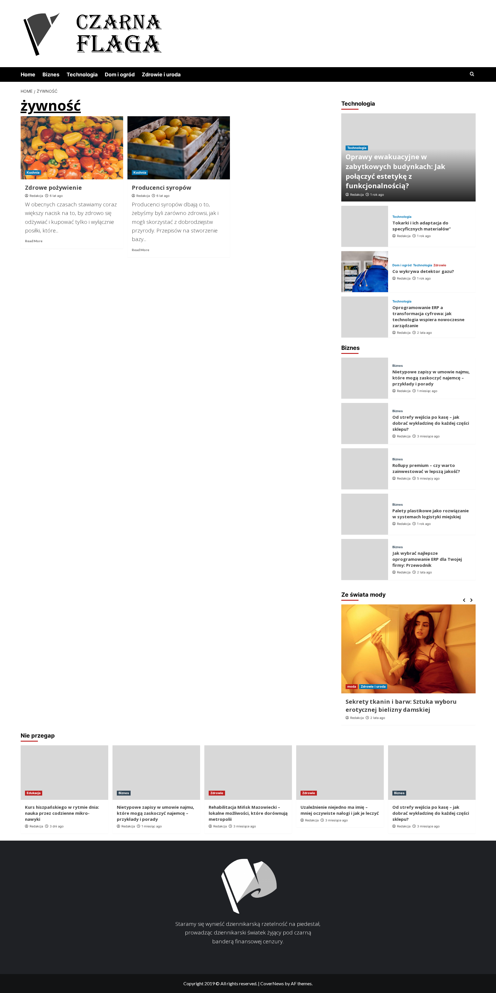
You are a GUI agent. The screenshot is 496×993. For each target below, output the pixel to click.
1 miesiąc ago (427, 391)
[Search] (472, 74)
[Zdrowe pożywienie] (72, 147)
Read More (33, 241)
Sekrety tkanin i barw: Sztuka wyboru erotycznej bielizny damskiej (401, 705)
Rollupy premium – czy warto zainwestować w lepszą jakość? (426, 468)
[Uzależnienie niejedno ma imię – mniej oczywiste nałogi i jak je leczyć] (340, 772)
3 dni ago (57, 826)
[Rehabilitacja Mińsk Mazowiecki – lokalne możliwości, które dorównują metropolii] (248, 772)
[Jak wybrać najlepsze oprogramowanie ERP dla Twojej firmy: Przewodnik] (364, 559)
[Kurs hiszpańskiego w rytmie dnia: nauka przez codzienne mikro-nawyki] (64, 772)
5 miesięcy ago (428, 478)
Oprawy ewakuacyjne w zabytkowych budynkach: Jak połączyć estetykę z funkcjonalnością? (395, 171)
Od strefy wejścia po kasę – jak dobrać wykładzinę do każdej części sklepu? (430, 423)
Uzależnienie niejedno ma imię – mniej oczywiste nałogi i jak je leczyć (340, 810)
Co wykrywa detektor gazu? (423, 271)
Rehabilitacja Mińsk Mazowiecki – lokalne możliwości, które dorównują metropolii (248, 813)
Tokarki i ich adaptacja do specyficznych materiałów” (421, 226)
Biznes (50, 74)
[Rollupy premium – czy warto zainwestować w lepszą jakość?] (364, 468)
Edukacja (33, 793)
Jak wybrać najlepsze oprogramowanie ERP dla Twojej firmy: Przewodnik (427, 559)
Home (28, 74)
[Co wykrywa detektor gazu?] (364, 271)
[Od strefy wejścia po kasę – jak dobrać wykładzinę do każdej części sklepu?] (364, 423)
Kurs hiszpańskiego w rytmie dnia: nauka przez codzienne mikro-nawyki (62, 813)
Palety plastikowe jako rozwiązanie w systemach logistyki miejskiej (430, 513)
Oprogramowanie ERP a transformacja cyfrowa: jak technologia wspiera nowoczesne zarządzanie (428, 316)
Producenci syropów (161, 187)
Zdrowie (439, 265)
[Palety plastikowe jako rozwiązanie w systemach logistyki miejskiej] (364, 514)
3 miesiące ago (428, 436)
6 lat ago (56, 196)
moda (351, 686)
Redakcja (36, 196)
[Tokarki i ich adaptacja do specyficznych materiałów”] (364, 226)
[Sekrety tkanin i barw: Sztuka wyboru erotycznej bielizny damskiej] (408, 648)
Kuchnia (33, 172)
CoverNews (272, 983)
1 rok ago (377, 195)
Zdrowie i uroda (161, 74)
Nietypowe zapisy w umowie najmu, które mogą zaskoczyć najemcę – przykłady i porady (431, 378)
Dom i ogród (120, 74)
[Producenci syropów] (178, 147)
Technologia (82, 74)
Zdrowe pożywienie (53, 187)
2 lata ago (424, 333)
